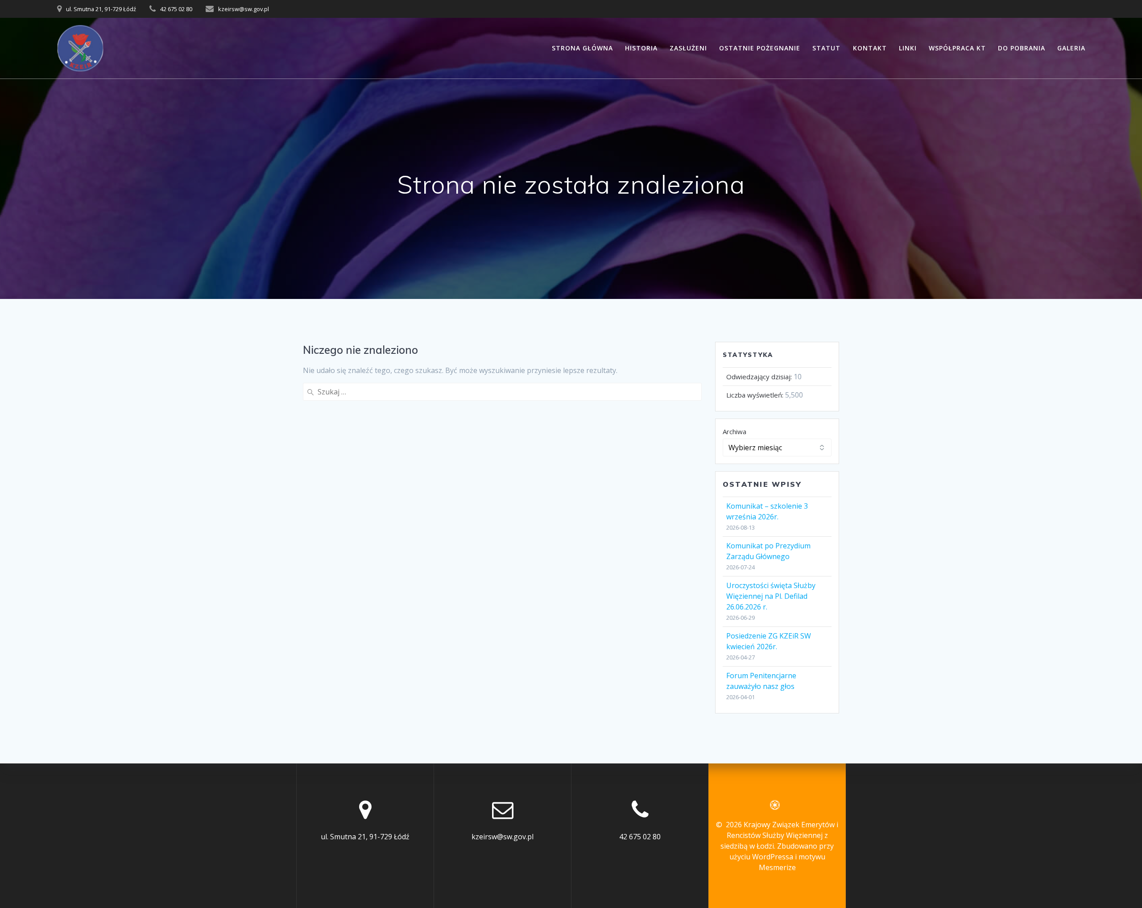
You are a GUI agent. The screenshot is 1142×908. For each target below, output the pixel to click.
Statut (826, 48)
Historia (641, 48)
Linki (908, 48)
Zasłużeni (688, 48)
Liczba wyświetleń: (755, 394)
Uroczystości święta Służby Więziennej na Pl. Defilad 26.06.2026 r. (770, 596)
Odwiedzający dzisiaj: (760, 376)
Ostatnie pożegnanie (759, 48)
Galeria (1071, 48)
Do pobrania (1021, 48)
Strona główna (582, 48)
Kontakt (870, 48)
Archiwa (734, 431)
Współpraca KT (957, 48)
